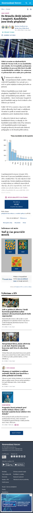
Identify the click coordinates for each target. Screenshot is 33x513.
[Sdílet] (28, 9)
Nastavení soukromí (18, 477)
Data (20, 28)
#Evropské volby (7, 222)
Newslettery (5, 492)
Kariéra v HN (5, 479)
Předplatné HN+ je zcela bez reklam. (23, 286)
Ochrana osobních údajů (19, 471)
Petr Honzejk (10, 368)
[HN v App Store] (19, 464)
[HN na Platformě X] (12, 456)
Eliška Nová (25, 28)
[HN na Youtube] (24, 456)
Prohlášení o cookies (18, 474)
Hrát (10, 252)
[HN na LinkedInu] (19, 456)
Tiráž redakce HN (6, 474)
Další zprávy (16, 433)
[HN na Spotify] (22, 456)
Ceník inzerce (5, 482)
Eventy (4, 489)
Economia (4, 477)
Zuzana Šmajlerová (25, 55)
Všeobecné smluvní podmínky (21, 479)
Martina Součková (20, 26)
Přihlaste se (23, 218)
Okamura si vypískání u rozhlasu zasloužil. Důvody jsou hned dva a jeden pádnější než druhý (15, 373)
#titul (24, 222)
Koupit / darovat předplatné (9, 486)
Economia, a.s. (12, 447)
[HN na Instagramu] (17, 456)
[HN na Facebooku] (14, 456)
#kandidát (17, 222)
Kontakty (4, 471)
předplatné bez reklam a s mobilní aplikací (13, 213)
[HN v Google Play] (7, 464)
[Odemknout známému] (31, 9)
